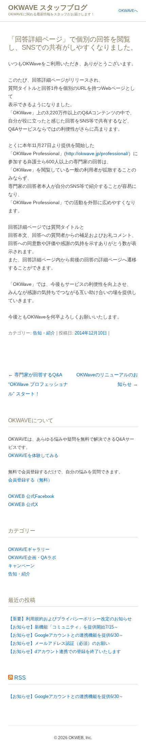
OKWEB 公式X (23, 504)
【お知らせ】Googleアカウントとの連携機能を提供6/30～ (65, 635)
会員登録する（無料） (30, 480)
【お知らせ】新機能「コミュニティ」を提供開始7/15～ (63, 627)
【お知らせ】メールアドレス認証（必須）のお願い (59, 643)
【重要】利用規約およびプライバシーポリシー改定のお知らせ (70, 618)
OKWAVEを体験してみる (33, 455)
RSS (20, 678)
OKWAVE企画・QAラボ (32, 557)
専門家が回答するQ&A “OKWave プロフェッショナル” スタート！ (38, 384)
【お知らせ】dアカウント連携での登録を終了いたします (64, 651)
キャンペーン (21, 565)
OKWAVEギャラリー (29, 549)
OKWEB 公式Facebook (31, 496)
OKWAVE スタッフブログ (47, 7)
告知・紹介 (44, 333)
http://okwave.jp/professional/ (97, 153)
